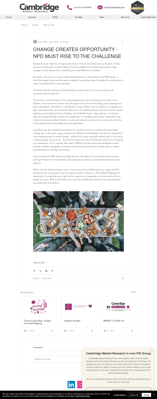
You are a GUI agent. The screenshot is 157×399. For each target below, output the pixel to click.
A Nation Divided (72, 320)
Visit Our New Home (118, 390)
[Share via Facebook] (34, 271)
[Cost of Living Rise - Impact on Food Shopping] (38, 307)
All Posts (24, 25)
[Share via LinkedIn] (46, 271)
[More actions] (122, 41)
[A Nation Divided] (78, 307)
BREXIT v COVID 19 (114, 320)
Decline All (134, 395)
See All (133, 292)
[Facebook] (81, 384)
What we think (48, 25)
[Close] (154, 395)
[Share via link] (52, 271)
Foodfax (35, 25)
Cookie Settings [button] (120, 395)
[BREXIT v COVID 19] (118, 307)
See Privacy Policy (83, 396)
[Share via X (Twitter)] (40, 271)
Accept (146, 395)
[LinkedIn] (71, 384)
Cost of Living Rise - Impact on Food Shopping (37, 322)
